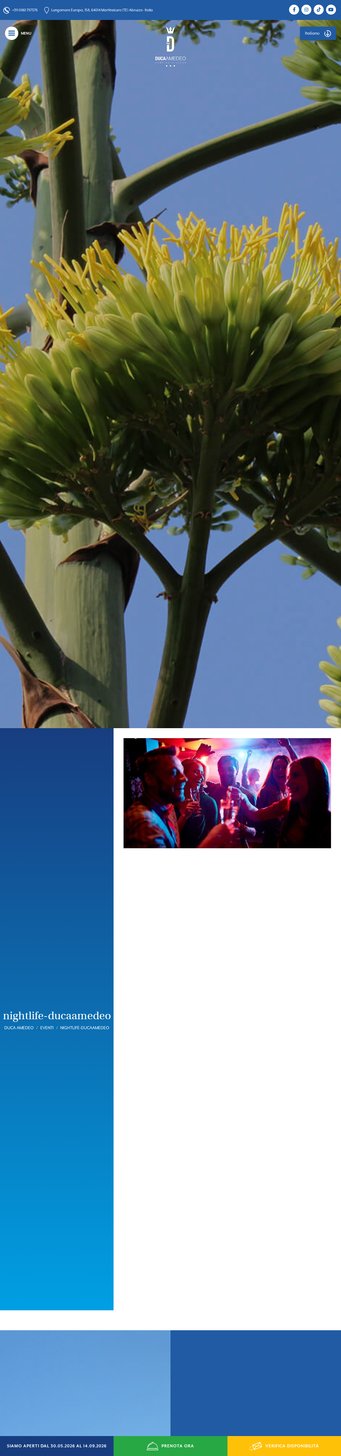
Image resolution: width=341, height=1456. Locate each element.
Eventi (47, 1028)
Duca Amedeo (19, 1028)
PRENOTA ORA (178, 1446)
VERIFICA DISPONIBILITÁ (292, 1446)
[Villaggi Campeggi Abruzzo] (170, 46)
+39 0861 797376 (25, 10)
